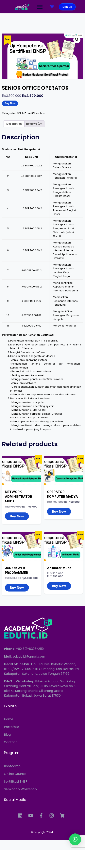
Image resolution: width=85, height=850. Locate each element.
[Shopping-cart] (62, 815)
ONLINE (21, 113)
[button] (76, 39)
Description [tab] (14, 123)
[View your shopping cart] (52, 7)
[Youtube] (30, 815)
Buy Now (10, 103)
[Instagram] (51, 815)
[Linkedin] (20, 815)
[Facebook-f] (41, 815)
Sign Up (67, 6)
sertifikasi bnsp (36, 113)
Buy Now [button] (17, 516)
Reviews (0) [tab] (34, 123)
